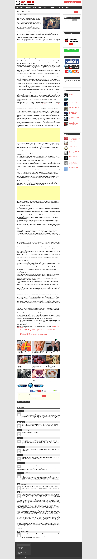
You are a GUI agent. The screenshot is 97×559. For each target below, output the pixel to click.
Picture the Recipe (21, 551)
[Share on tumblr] (42, 391)
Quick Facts (52, 7)
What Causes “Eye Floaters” (73, 167)
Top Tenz (19, 553)
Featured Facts (24, 401)
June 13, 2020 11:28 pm (26, 430)
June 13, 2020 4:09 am (29, 422)
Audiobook (77, 81)
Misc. (28, 401)
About (61, 557)
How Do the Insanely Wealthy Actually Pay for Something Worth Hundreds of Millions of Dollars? (37, 329)
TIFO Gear (21, 557)
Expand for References (22, 337)
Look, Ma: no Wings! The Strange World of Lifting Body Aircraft (74, 113)
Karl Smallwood (25, 14)
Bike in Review (20, 547)
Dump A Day (20, 548)
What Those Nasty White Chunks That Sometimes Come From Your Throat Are (74, 138)
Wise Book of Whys (60, 7)
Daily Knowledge (39, 398)
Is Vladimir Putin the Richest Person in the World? (29, 330)
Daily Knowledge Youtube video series (71, 37)
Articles (39, 7)
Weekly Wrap (46, 398)
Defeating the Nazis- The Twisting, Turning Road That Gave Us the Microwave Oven (74, 104)
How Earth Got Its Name (73, 156)
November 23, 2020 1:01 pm (25, 531)
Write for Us (28, 7)
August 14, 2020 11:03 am (24, 484)
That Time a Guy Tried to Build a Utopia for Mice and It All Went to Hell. (30, 212)
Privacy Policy (56, 557)
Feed (22, 327)
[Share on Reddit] (37, 391)
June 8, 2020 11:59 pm (28, 410)
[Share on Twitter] (34, 391)
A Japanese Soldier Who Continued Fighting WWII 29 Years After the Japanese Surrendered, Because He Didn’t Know (71, 163)
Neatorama (20, 549)
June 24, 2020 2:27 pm (29, 447)
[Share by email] (45, 391)
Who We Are (51, 557)
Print (68, 81)
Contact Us (36, 557)
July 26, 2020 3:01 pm (28, 472)
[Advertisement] (38, 50)
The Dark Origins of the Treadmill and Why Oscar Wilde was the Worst (73, 123)
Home (17, 7)
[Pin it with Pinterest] (39, 391)
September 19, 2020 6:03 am (25, 492)
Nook (74, 81)
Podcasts (45, 7)
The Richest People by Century (25, 333)
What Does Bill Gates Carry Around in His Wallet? (29, 332)
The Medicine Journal (22, 552)
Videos (34, 7)
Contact (67, 7)
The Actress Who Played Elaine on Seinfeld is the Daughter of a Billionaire (33, 334)
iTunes (52, 326)
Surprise (22, 7)
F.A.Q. (46, 557)
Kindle (70, 81)
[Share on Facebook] (31, 391)
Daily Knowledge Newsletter (28, 557)
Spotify (55, 326)
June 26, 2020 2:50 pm (27, 455)
